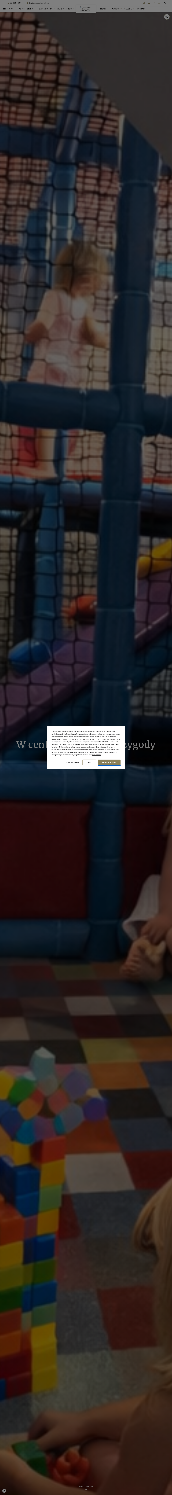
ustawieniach (96, 755)
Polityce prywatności (78, 739)
